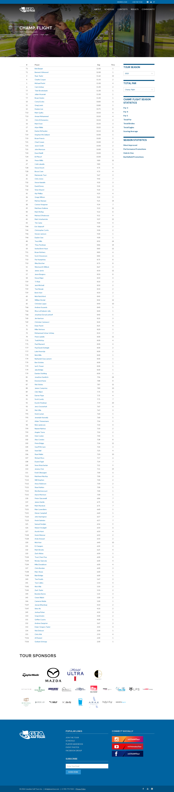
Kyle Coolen (39, 436)
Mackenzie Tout (41, 175)
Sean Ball (38, 451)
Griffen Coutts (40, 620)
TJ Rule (37, 282)
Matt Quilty (39, 113)
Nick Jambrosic (40, 425)
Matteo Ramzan (40, 201)
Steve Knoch (39, 168)
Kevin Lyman (39, 414)
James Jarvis (39, 271)
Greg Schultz (39, 616)
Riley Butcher (40, 263)
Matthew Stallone (41, 208)
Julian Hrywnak (40, 94)
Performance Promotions (134, 149)
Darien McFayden (41, 131)
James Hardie (40, 502)
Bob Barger (39, 69)
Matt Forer (39, 124)
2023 (127, 73)
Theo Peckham (40, 245)
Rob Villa (38, 410)
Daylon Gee (39, 238)
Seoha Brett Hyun (41, 249)
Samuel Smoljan (40, 524)
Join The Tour (137, 2)
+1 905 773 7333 (67, 789)
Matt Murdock (40, 506)
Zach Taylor (39, 590)
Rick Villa (38, 586)
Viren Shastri (39, 190)
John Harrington (41, 517)
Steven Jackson (40, 234)
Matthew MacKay (41, 476)
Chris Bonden (40, 568)
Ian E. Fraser (39, 366)
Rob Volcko (39, 384)
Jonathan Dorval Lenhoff (44, 315)
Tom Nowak (39, 289)
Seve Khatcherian (41, 465)
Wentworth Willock (42, 267)
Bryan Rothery (40, 252)
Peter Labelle (40, 337)
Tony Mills (38, 241)
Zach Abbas (39, 553)
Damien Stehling (41, 373)
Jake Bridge (39, 370)
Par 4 (125, 112)
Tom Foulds (39, 579)
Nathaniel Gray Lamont (43, 359)
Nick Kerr (38, 542)
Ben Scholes (39, 362)
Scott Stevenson (41, 256)
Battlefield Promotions (133, 157)
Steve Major (39, 278)
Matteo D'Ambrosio (42, 215)
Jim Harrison (39, 318)
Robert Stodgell (40, 528)
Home (21, 34)
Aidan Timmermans (42, 421)
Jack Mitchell (39, 285)
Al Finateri (38, 638)
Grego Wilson (40, 197)
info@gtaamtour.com (52, 789)
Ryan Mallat (39, 454)
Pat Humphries (40, 260)
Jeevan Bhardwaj (41, 605)
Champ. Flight (130, 90)
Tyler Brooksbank (41, 91)
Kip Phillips (39, 193)
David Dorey (39, 186)
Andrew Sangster (41, 623)
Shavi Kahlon (39, 487)
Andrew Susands (41, 307)
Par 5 (125, 115)
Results (134, 9)
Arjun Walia (39, 127)
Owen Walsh (39, 597)
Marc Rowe (39, 572)
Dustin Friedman (41, 403)
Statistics (28, 34)
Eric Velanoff (39, 226)
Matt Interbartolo (41, 219)
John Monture (40, 149)
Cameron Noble (40, 601)
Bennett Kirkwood (41, 72)
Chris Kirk (38, 634)
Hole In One (128, 153)
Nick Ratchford (40, 296)
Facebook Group (74, 750)
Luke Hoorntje (40, 351)
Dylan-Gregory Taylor (42, 627)
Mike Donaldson (41, 564)
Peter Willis (39, 160)
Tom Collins (39, 583)
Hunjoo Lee (39, 109)
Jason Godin (39, 146)
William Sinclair (40, 300)
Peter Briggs (39, 443)
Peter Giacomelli (41, 498)
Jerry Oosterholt (41, 406)
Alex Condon (39, 440)
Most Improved (130, 145)
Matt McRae (39, 212)
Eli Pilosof (38, 157)
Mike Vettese (40, 329)
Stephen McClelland (42, 135)
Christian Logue (40, 304)
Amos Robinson (40, 484)
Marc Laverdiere (41, 509)
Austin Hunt (39, 531)
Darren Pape (39, 395)
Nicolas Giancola (41, 561)
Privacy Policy (81, 789)
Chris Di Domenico (41, 120)
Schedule (109, 9)
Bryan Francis (40, 138)
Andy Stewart (40, 539)
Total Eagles (128, 127)
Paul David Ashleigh (42, 348)
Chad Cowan (39, 142)
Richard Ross (39, 458)
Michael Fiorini (40, 83)
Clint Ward (38, 392)
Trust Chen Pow (41, 557)
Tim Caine (38, 223)
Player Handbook (74, 744)
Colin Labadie (40, 164)
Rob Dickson (39, 631)
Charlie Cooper (40, 80)
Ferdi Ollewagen (41, 473)
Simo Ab (38, 609)
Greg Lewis (39, 105)
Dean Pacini (39, 326)
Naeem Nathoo (40, 429)
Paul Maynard (40, 344)
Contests (122, 9)
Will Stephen (39, 480)
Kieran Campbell (41, 513)
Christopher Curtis (42, 230)
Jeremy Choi (39, 469)
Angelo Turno (40, 432)
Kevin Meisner (40, 535)
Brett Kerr (38, 293)
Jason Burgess (40, 274)
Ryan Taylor (39, 76)
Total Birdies (129, 123)
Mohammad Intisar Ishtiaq (44, 333)
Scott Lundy (39, 399)
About (97, 9)
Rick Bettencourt (41, 491)
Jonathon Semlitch (41, 377)
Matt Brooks (39, 550)
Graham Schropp (41, 642)
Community (148, 9)
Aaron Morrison (40, 495)
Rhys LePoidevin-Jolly (43, 311)
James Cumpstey (41, 388)
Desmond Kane (40, 381)
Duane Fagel (39, 462)
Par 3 (125, 108)
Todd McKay (39, 340)
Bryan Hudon (39, 98)
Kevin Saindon (40, 520)
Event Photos (72, 747)
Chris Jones (39, 179)
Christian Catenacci (42, 322)
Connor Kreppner (41, 204)
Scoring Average (130, 131)
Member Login (122, 2)
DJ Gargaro (39, 546)
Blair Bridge (39, 575)
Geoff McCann (40, 447)
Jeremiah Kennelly (41, 417)
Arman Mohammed (42, 116)
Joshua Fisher (40, 612)
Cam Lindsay (39, 87)
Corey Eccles (39, 102)
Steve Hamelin (40, 182)
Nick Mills (38, 355)
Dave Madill (39, 153)
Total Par (35, 34)
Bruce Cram (39, 171)
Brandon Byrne (40, 594)
